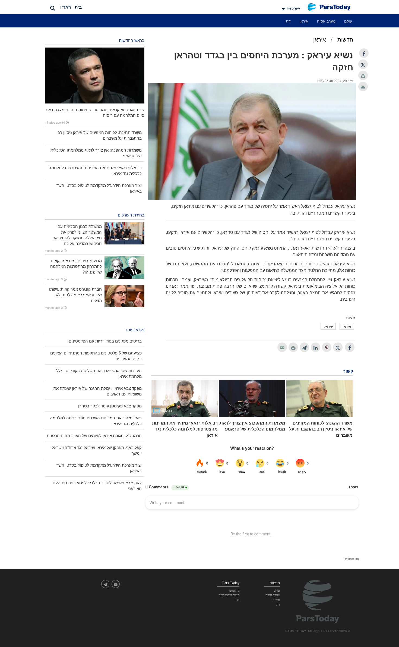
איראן (303, 21)
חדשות (345, 39)
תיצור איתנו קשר (229, 595)
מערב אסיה (326, 21)
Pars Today (332, 7)
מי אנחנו (234, 590)
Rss (237, 600)
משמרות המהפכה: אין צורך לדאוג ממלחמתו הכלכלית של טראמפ (252, 426)
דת (288, 21)
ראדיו (65, 7)
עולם (348, 21)
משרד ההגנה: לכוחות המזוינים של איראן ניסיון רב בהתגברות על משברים (321, 429)
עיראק (328, 326)
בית (78, 7)
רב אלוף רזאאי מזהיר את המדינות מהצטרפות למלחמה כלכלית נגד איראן (185, 429)
